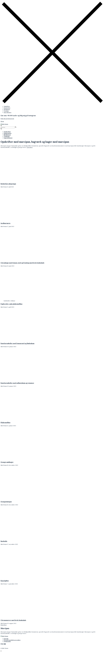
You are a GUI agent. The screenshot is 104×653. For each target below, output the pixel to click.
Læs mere (30, 147)
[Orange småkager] (14, 459)
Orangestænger (6, 502)
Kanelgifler (5, 581)
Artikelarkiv (7, 641)
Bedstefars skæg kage (8, 184)
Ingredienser (7, 112)
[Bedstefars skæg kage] (14, 180)
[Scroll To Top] (1, 651)
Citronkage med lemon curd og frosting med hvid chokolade (22, 263)
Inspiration (7, 108)
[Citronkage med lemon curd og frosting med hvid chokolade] (14, 259)
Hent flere (4, 625)
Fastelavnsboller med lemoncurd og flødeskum (17, 343)
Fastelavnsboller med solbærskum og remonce (17, 383)
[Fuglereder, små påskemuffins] (14, 299)
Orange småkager (7, 462)
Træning (6, 111)
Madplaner (7, 109)
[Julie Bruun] (4, 124)
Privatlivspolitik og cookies (12, 640)
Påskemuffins (5, 422)
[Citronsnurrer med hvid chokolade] (14, 617)
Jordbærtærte (5, 223)
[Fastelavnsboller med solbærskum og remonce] (14, 380)
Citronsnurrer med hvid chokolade (13, 620)
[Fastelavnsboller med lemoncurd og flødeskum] (14, 340)
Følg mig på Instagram (7, 118)
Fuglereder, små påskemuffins (11, 304)
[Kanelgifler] (14, 577)
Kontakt (6, 638)
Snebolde (4, 541)
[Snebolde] (14, 538)
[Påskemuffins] (14, 419)
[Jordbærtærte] (14, 220)
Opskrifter (7, 106)
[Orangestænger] (14, 498)
